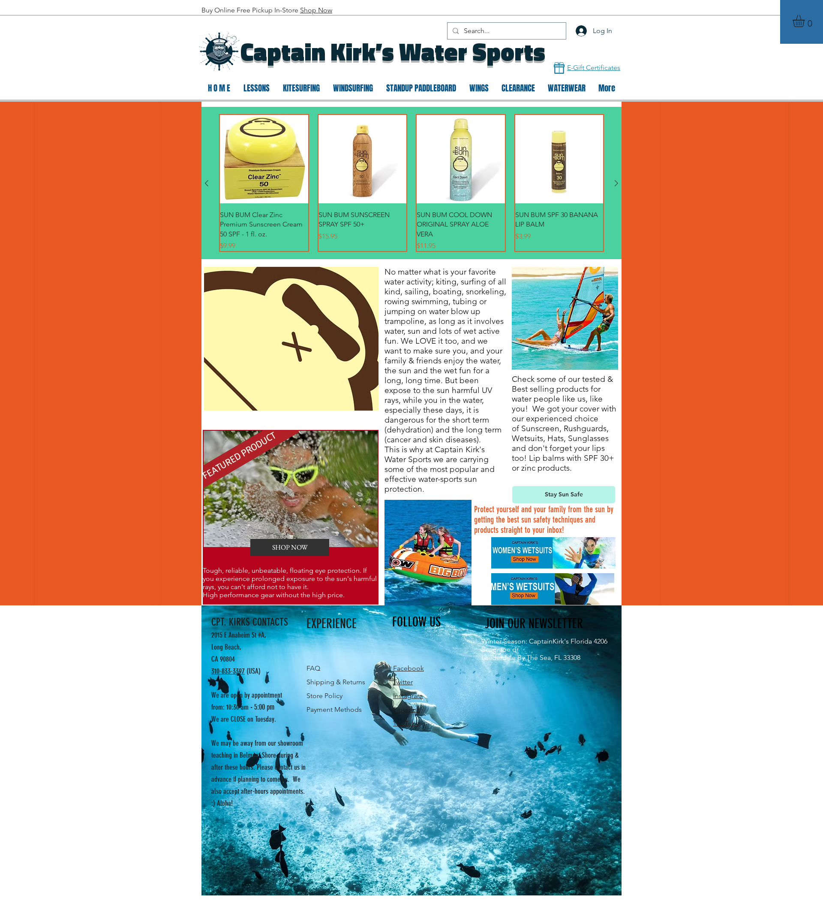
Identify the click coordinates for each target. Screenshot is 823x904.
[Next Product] (616, 183)
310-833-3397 (228, 671)
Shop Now (316, 10)
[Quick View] (264, 159)
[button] (806, 21)
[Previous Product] (206, 183)
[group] (411, 183)
